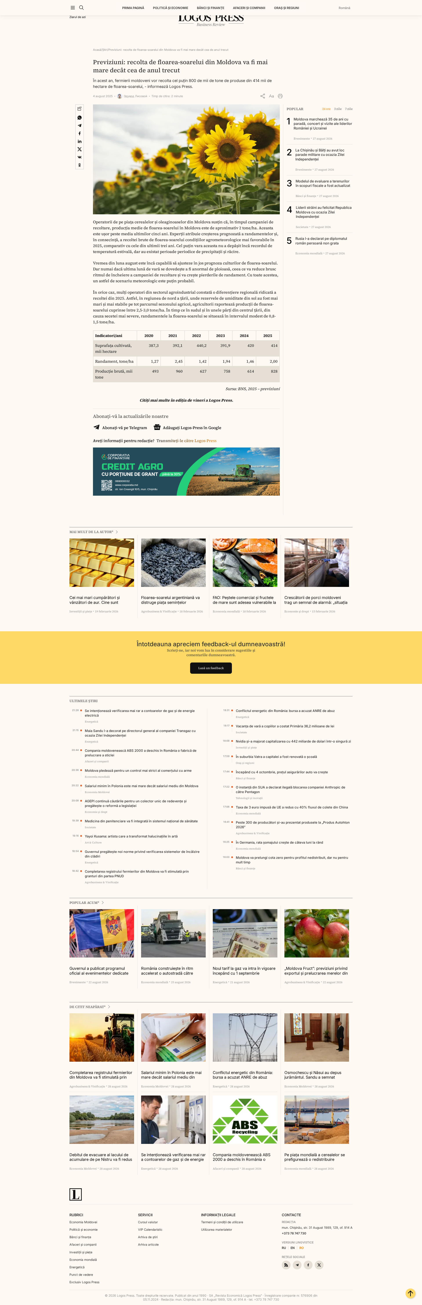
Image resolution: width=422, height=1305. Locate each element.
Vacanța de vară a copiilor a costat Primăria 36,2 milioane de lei (285, 726)
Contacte (291, 1215)
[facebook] (308, 1265)
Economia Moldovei (83, 1222)
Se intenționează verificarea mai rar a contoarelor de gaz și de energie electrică (140, 713)
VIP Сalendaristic (150, 1229)
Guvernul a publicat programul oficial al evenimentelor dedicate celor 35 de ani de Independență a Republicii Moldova (100, 971)
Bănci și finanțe (210, 8)
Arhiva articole (148, 1244)
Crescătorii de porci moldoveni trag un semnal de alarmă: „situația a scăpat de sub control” (315, 600)
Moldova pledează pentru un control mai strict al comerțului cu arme (138, 770)
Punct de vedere (81, 1274)
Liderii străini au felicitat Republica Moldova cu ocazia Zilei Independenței (324, 212)
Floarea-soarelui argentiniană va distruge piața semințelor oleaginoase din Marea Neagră (170, 600)
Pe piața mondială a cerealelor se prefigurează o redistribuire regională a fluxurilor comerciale (314, 1157)
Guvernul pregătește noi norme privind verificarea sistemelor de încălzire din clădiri (142, 854)
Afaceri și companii (249, 8)
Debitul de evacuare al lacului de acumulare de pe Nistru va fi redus (100, 1157)
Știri (104, 49)
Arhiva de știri (148, 1237)
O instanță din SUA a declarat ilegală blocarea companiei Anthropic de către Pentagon (290, 789)
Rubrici (76, 1215)
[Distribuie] (263, 96)
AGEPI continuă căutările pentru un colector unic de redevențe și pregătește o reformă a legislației (136, 803)
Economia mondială (83, 1259)
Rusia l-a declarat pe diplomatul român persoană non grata (321, 240)
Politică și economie (170, 8)
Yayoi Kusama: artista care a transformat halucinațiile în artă (131, 836)
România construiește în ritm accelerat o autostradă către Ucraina (167, 971)
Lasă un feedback (211, 668)
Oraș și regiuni (286, 8)
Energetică (77, 1267)
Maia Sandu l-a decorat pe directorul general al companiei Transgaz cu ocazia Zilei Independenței (140, 733)
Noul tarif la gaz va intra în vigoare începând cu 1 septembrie (244, 971)
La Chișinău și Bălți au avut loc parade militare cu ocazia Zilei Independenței (319, 155)
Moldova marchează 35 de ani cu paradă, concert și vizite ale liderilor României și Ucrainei (323, 124)
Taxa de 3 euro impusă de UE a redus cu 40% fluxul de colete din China (292, 807)
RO (301, 1248)
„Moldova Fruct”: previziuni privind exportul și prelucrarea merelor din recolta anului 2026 (316, 971)
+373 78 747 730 (294, 1233)
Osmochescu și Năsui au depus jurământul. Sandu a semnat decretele (312, 1075)
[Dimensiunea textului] (271, 96)
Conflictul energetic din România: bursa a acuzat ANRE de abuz (285, 711)
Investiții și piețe (80, 1252)
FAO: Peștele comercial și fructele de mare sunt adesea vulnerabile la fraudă (244, 600)
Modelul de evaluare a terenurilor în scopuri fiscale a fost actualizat (323, 183)
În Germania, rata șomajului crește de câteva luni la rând (279, 842)
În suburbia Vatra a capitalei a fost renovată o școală (276, 757)
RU (284, 1248)
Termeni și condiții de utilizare (222, 1222)
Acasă (97, 49)
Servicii (145, 1215)
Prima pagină (133, 8)
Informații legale (218, 1215)
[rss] (286, 1265)
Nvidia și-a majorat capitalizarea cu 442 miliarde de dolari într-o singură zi (293, 741)
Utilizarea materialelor (216, 1229)
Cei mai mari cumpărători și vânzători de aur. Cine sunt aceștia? (94, 600)
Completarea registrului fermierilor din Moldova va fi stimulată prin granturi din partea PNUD (137, 873)
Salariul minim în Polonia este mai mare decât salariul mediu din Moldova (141, 786)
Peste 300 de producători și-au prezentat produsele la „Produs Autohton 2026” (293, 824)
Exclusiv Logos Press (84, 1282)
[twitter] (319, 1265)
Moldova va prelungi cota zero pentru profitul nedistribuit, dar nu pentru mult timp (292, 859)
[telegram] (297, 1265)
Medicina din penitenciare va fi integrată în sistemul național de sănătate (141, 821)
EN (293, 1248)
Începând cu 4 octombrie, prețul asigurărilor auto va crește (282, 772)
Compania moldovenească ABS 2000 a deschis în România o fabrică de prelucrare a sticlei (140, 752)
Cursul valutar (148, 1222)
